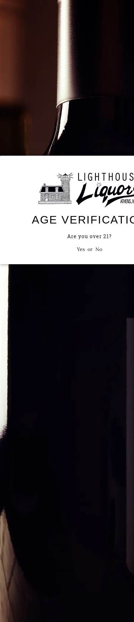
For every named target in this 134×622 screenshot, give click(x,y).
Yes (81, 249)
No (98, 249)
